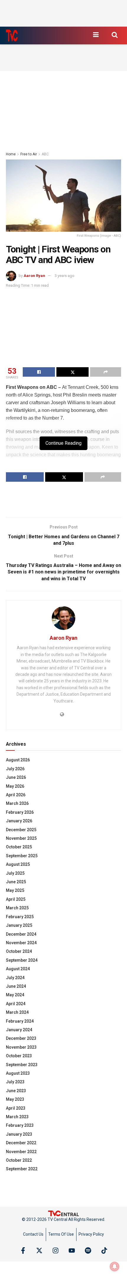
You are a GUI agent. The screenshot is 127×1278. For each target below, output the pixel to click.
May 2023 (15, 1099)
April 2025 (15, 899)
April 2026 (15, 794)
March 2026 (17, 803)
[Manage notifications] (114, 1266)
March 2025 (17, 907)
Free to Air (28, 154)
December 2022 (21, 1142)
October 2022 (19, 1160)
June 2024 (16, 986)
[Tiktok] (104, 1250)
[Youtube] (71, 1250)
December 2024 (21, 934)
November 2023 (21, 1047)
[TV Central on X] (39, 1250)
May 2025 (15, 890)
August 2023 (18, 1073)
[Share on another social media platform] (105, 372)
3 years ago (64, 275)
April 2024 (15, 1003)
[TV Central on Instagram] (55, 1250)
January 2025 (19, 925)
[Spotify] (88, 1250)
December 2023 (21, 1038)
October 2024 (19, 951)
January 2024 (19, 1029)
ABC (45, 154)
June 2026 (16, 777)
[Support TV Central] (63, 1213)
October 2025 (19, 847)
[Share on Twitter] (72, 372)
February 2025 (20, 916)
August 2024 (18, 968)
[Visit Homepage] (12, 35)
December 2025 (21, 829)
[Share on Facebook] (39, 372)
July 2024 (15, 977)
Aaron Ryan (34, 275)
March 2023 (17, 1116)
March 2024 (17, 1012)
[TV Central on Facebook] (23, 1250)
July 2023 (15, 1081)
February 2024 (20, 1021)
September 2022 (22, 1168)
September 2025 (22, 855)
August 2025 (18, 864)
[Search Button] (114, 34)
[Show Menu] (95, 34)
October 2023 (19, 1055)
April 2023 (15, 1108)
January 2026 (19, 820)
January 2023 (19, 1134)
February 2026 (20, 812)
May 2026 (15, 786)
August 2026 (18, 760)
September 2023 (22, 1064)
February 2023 (20, 1125)
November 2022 (21, 1151)
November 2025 (21, 838)
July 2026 (15, 768)
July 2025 (15, 873)
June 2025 (16, 881)
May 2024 (15, 994)
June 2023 (16, 1090)
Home (11, 154)
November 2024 (21, 942)
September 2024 (22, 960)
